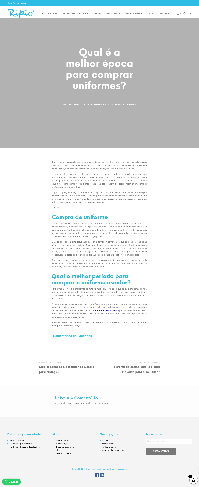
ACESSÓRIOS (69, 13)
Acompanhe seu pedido (113, 450)
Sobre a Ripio (62, 440)
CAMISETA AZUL (112, 13)
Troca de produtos (65, 446)
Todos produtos (110, 446)
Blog (58, 450)
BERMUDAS (84, 13)
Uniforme (131, 105)
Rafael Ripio (72, 105)
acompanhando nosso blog (65, 325)
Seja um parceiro (64, 453)
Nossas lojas (62, 443)
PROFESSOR (164, 13)
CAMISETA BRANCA (134, 13)
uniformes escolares (105, 310)
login (77, 403)
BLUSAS (97, 13)
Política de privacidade (20, 443)
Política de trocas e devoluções (24, 446)
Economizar (117, 105)
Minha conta (108, 443)
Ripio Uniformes (50, 13)
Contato (106, 440)
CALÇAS (150, 13)
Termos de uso (16, 440)
